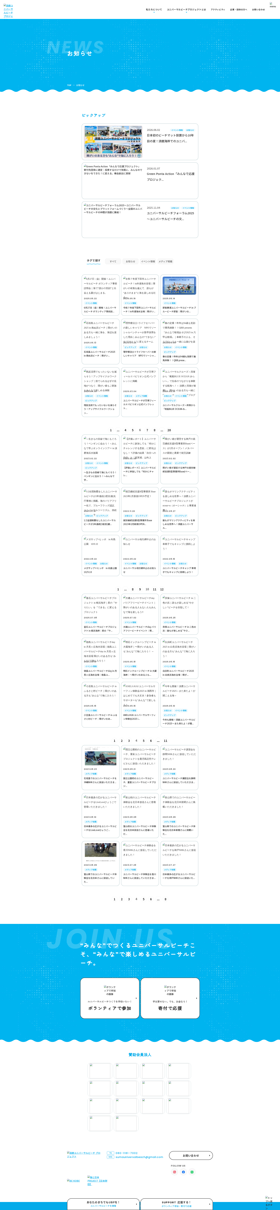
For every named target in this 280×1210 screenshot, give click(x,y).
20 (169, 430)
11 (154, 589)
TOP (69, 85)
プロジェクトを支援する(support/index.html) (109, 998)
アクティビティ (218, 9)
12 (162, 589)
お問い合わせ (258, 9)
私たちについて (154, 9)
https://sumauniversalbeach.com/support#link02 (170, 998)
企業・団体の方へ (238, 9)
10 (147, 589)
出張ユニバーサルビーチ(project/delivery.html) (103, 1204)
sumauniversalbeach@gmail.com (136, 1157)
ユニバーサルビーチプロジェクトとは (186, 9)
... (118, 430)
